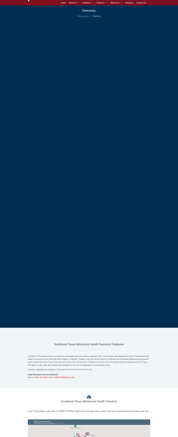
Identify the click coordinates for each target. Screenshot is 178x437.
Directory (129, 3)
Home (63, 3)
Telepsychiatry (83, 16)
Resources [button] (115, 3)
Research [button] (101, 3)
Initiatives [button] (87, 3)
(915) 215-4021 (41, 377)
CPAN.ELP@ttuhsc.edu (64, 377)
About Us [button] (73, 3)
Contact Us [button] (141, 3)
